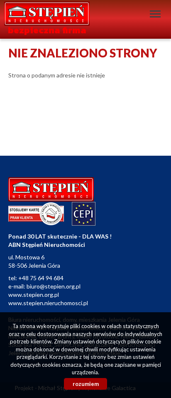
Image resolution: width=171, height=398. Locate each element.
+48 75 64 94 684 (41, 277)
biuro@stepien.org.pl (54, 286)
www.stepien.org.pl (33, 294)
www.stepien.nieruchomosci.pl (48, 302)
